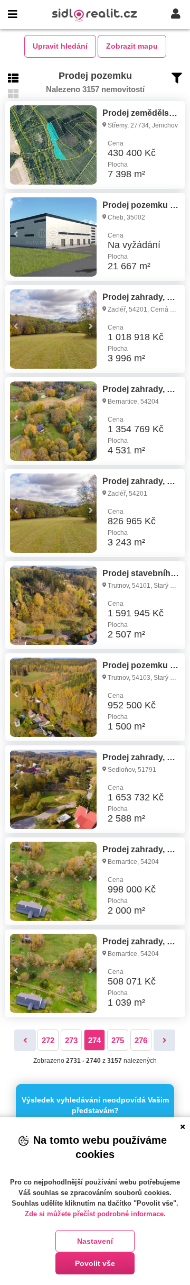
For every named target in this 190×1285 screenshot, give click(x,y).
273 (71, 1040)
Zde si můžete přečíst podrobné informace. (95, 1214)
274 (94, 1040)
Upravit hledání (60, 46)
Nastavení (95, 1241)
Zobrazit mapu (132, 46)
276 (141, 1040)
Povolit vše (95, 1263)
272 (48, 1040)
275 (117, 1040)
